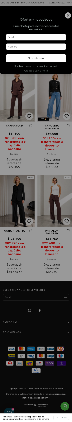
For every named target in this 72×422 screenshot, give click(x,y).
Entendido (61, 418)
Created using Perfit (36, 70)
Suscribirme (36, 58)
